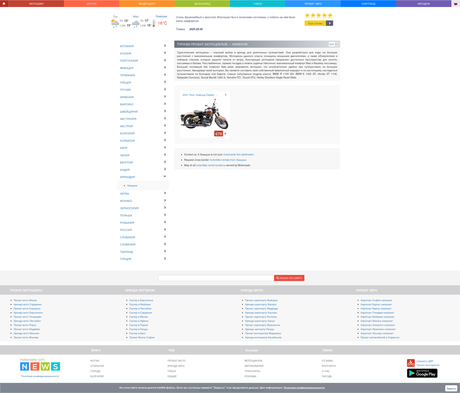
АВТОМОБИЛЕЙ (254, 366)
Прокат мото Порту (25, 325)
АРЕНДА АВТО (176, 366)
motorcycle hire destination (238, 154)
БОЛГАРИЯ (97, 376)
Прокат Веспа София (142, 337)
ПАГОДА (327, 376)
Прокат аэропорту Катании (261, 316)
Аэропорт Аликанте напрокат (378, 325)
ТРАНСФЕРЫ (252, 371)
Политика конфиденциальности (40, 376)
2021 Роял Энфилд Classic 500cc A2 (204, 95)
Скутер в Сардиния (140, 312)
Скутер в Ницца (138, 329)
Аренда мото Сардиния (28, 304)
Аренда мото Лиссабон (27, 320)
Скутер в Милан (138, 316)
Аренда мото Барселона (28, 312)
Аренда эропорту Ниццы (259, 329)
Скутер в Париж (138, 325)
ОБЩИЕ (172, 376)
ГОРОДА (95, 371)
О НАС (326, 371)
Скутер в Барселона (141, 300)
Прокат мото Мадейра (27, 329)
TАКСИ (171, 371)
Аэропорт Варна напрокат (376, 308)
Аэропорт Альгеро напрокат (377, 333)
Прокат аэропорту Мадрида (261, 308)
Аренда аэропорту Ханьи (260, 320)
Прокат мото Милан (25, 300)
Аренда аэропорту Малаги (260, 304)
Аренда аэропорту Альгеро (261, 312)
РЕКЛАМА (250, 376)
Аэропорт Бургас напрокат (376, 304)
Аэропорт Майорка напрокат (377, 316)
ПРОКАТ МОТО (176, 360)
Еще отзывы (315, 23)
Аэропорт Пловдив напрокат (377, 312)
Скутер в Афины (139, 320)
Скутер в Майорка (140, 304)
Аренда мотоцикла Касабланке (263, 337)
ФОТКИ (94, 360)
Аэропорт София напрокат (376, 300)
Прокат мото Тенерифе (27, 316)
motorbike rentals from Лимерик (228, 160)
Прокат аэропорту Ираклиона (262, 325)
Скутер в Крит (137, 333)
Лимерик (161, 16)
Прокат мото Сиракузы (27, 308)
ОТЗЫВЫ (327, 360)
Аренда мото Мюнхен (26, 333)
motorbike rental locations (210, 165)
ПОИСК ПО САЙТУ (290, 278)
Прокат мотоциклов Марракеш (263, 333)
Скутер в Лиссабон (140, 308)
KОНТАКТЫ (329, 366)
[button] (36, 3)
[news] (40, 364)
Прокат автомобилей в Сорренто (380, 337)
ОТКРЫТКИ (97, 366)
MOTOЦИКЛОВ (253, 360)
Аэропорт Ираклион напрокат (378, 329)
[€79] (205, 111)
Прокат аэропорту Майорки (261, 300)
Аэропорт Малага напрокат (377, 320)
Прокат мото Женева (26, 337)
